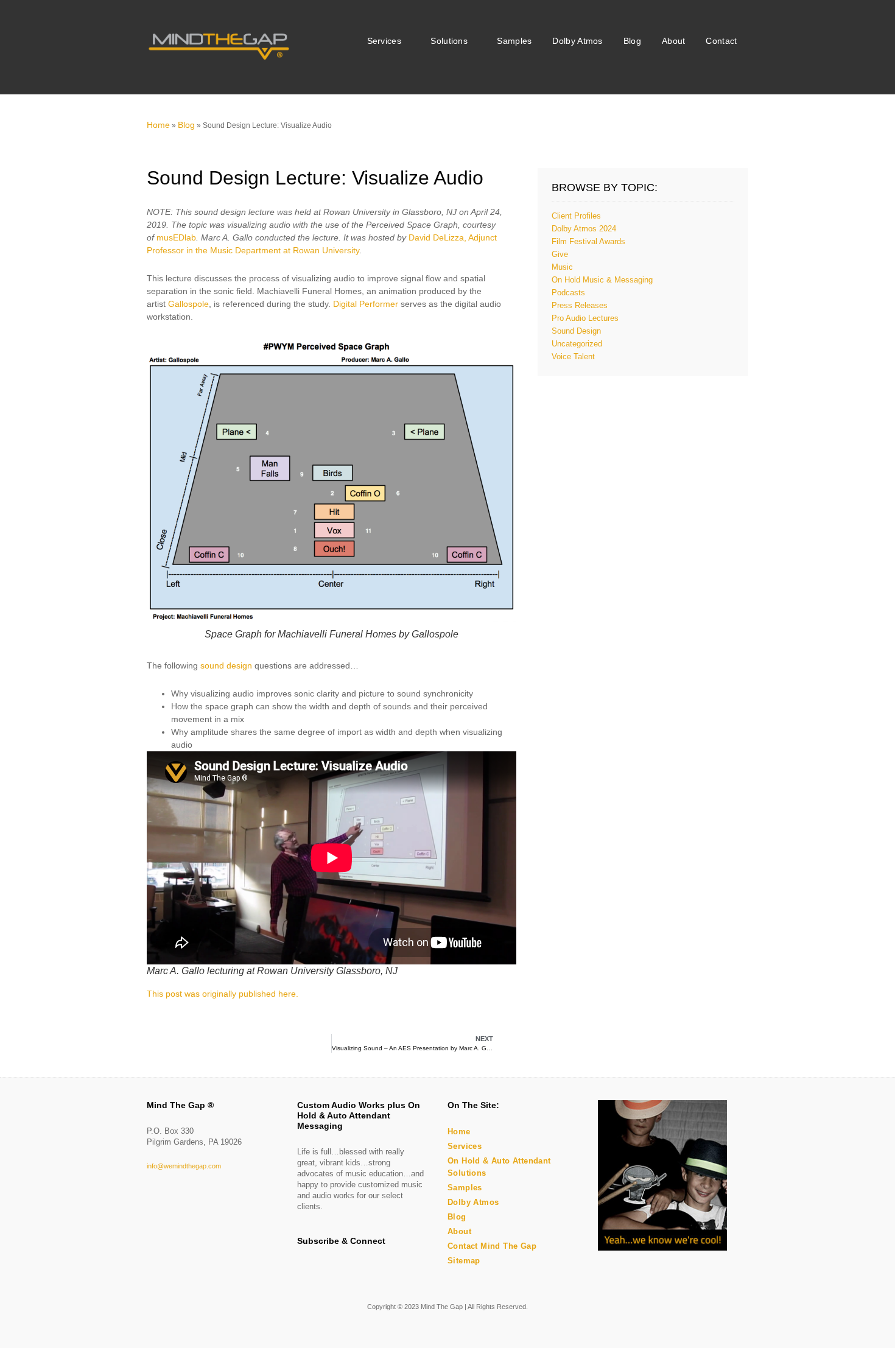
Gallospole (188, 304)
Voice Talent (573, 356)
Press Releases (580, 305)
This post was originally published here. (222, 994)
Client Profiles (576, 215)
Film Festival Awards (588, 241)
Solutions (449, 41)
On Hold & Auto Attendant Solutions (499, 1167)
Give (560, 254)
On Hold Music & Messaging (602, 279)
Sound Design (576, 330)
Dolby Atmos (577, 41)
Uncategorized (577, 343)
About (674, 41)
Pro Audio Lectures (585, 318)
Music (562, 267)
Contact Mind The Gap (492, 1246)
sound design (226, 665)
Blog (632, 41)
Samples (514, 41)
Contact (721, 41)
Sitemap (464, 1260)
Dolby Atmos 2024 (584, 228)
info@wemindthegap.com (184, 1166)
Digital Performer (365, 304)
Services (384, 41)
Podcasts (568, 292)
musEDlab (176, 237)
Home (158, 125)
